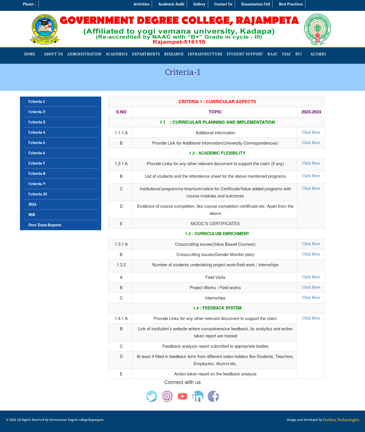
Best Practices (291, 4)
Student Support (245, 54)
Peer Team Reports (45, 225)
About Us (53, 54)
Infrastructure (205, 54)
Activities (141, 4)
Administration (84, 54)
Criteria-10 (38, 194)
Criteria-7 (37, 163)
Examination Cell (255, 4)
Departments (146, 54)
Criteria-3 (37, 122)
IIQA (32, 204)
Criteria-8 (37, 173)
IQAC (286, 54)
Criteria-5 (37, 142)
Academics (117, 54)
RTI (298, 54)
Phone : (29, 4)
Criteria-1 (37, 101)
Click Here (311, 132)
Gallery (199, 4)
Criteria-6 (37, 153)
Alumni (318, 54)
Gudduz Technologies (341, 419)
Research (174, 54)
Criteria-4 (37, 132)
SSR (32, 214)
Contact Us (223, 4)
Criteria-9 (37, 183)
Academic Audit (171, 4)
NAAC (272, 54)
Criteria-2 (37, 111)
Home (29, 54)
